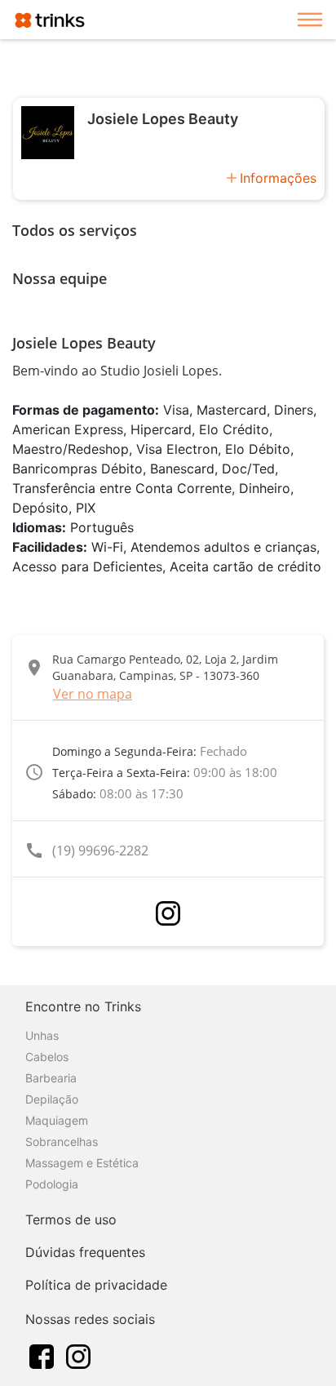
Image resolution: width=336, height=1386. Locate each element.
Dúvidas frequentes (85, 1252)
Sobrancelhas (61, 1141)
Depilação (51, 1099)
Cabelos (47, 1057)
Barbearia (51, 1078)
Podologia (51, 1184)
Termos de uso (71, 1219)
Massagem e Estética (82, 1163)
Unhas (42, 1035)
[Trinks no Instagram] (78, 1355)
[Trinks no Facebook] (41, 1355)
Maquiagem (56, 1120)
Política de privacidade (96, 1285)
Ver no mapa (92, 694)
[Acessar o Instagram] (168, 913)
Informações (278, 178)
